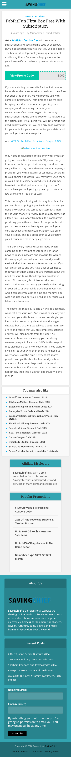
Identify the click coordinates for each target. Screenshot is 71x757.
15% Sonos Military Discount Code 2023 (29, 402)
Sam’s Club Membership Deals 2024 (27, 446)
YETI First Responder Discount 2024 (28, 432)
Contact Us (37, 751)
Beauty (29, 16)
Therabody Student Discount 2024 (27, 441)
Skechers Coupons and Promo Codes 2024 (31, 406)
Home (15, 751)
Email (17, 704)
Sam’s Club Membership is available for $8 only (33, 451)
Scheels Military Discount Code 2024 (28, 428)
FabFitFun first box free (25, 40)
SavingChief (51, 746)
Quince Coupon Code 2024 (22, 437)
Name (17, 689)
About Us (25, 751)
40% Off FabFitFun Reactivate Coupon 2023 (36, 141)
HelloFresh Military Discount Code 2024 (30, 423)
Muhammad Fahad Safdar (45, 33)
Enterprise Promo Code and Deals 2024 (29, 411)
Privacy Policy (52, 751)
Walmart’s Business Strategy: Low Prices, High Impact (33, 417)
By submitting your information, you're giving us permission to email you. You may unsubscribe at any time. (33, 722)
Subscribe (17, 733)
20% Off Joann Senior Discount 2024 (28, 397)
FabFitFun (40, 16)
